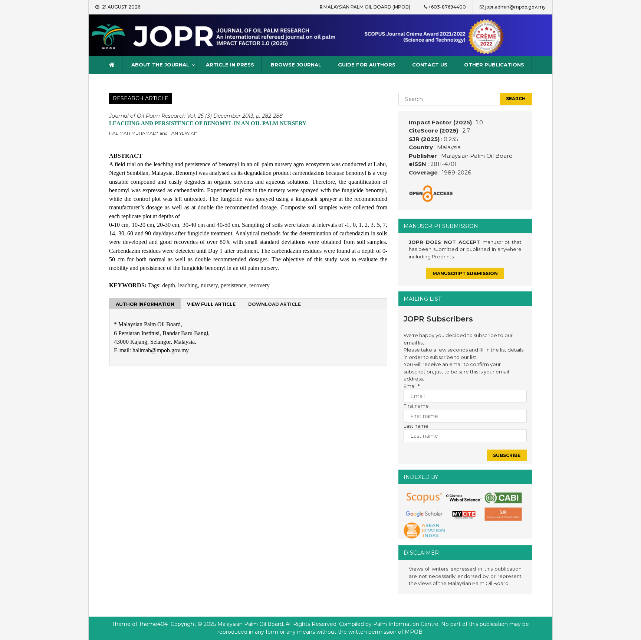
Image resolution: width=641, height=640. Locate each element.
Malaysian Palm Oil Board (476, 155)
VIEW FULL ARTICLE (211, 304)
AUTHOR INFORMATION (145, 304)
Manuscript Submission (465, 273)
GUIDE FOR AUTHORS (366, 65)
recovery (259, 285)
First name (416, 406)
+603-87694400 (447, 7)
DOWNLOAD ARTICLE (274, 304)
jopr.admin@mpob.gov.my (515, 7)
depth (168, 285)
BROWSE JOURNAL (296, 65)
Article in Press (230, 65)
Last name (416, 426)
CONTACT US (429, 65)
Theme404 (153, 624)
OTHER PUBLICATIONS (494, 65)
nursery (209, 285)
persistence (233, 285)
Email (412, 386)
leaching (188, 285)
